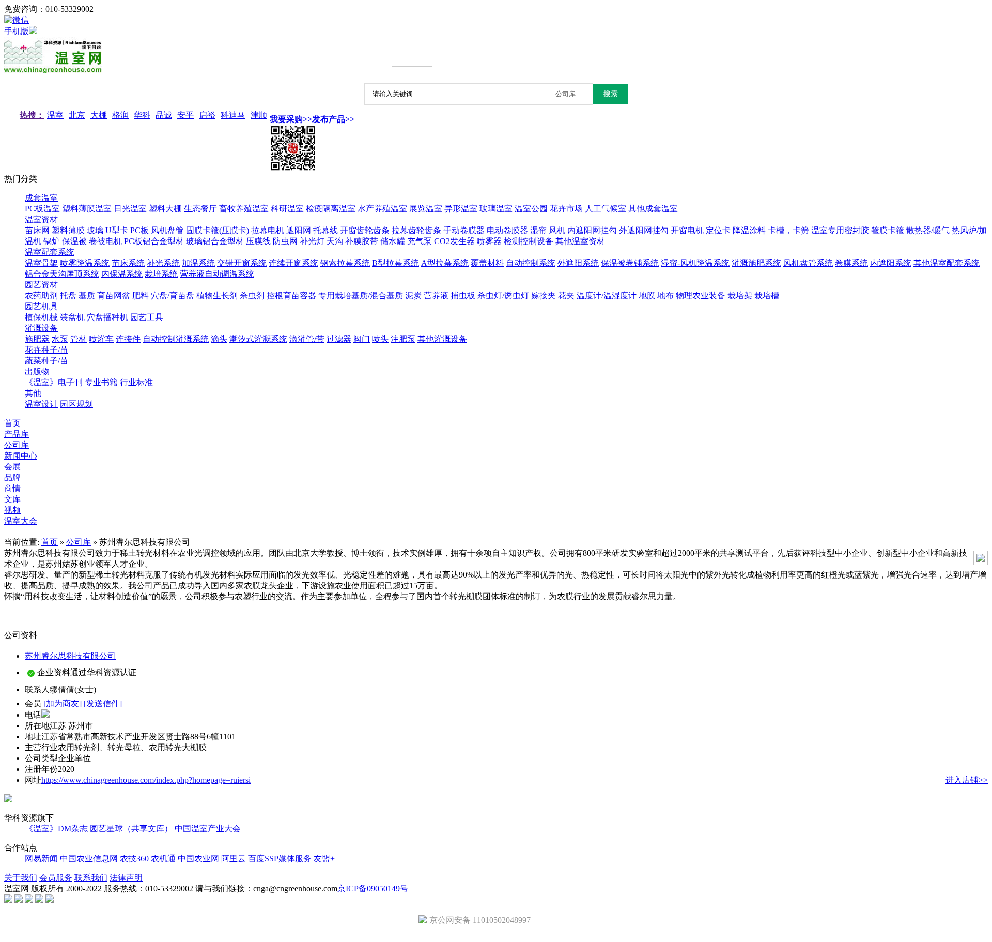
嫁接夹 (543, 295)
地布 (665, 295)
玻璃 (95, 230)
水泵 (60, 339)
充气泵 (419, 241)
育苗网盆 (113, 295)
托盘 (68, 295)
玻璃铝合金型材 (215, 241)
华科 (142, 115)
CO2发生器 (454, 241)
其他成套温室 (653, 208)
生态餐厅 (200, 208)
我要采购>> (291, 119)
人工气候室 (605, 208)
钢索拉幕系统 (345, 263)
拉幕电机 (267, 230)
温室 (55, 115)
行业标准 (136, 382)
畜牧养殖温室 (244, 208)
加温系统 (198, 263)
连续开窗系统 (293, 263)
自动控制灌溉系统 (176, 339)
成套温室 (41, 197)
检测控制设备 (528, 241)
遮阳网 (298, 230)
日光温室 (130, 208)
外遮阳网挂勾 (644, 230)
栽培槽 (766, 295)
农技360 (134, 858)
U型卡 (116, 230)
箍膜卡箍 (887, 230)
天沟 (335, 241)
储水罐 (392, 241)
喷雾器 (489, 241)
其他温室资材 (580, 241)
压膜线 (258, 241)
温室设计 (41, 404)
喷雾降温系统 (85, 263)
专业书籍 (101, 382)
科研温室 (287, 208)
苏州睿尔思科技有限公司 (70, 655)
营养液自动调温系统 (217, 273)
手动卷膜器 (464, 230)
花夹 (566, 295)
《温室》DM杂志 (56, 828)
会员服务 (55, 877)
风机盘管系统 (808, 263)
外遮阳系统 (578, 263)
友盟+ (324, 858)
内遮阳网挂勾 (592, 230)
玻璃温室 (496, 208)
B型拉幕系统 (395, 263)
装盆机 (72, 317)
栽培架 (739, 295)
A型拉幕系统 (445, 263)
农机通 (163, 858)
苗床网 (37, 230)
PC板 (139, 230)
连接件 (128, 339)
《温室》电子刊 (54, 382)
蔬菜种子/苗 (46, 360)
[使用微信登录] (16, 20)
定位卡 (718, 230)
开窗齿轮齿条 (365, 230)
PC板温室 (42, 208)
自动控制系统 (530, 263)
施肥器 (37, 339)
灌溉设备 (41, 328)
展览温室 (425, 208)
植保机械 (41, 317)
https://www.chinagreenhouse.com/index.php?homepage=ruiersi (146, 780)
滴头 (219, 339)
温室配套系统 (49, 252)
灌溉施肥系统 (756, 263)
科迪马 (233, 115)
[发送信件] (103, 703)
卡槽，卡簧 (788, 230)
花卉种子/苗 (46, 349)
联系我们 (90, 877)
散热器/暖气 (928, 230)
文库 (12, 499)
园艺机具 (41, 306)
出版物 (37, 371)
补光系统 (163, 263)
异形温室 (460, 208)
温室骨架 (41, 263)
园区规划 (76, 404)
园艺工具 (146, 317)
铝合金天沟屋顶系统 (62, 273)
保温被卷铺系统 (630, 263)
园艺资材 (41, 284)
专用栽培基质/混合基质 (360, 295)
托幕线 (325, 230)
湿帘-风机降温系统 (695, 263)
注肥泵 (403, 339)
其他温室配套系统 (946, 263)
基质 (87, 295)
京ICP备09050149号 (372, 888)
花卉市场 (566, 208)
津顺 (259, 115)
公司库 (78, 542)
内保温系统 (122, 273)
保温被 (74, 241)
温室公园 (531, 208)
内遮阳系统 (890, 263)
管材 (78, 339)
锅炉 (51, 241)
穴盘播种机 (107, 317)
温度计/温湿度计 (607, 295)
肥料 (140, 295)
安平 (185, 115)
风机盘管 (167, 230)
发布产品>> (333, 119)
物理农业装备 (700, 295)
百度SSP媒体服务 (280, 858)
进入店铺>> (967, 780)
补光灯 (312, 241)
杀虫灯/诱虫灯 (503, 295)
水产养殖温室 (382, 208)
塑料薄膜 (68, 230)
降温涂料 (749, 230)
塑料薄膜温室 (87, 208)
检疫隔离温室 (330, 208)
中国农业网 (198, 858)
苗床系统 (128, 263)
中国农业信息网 (89, 858)
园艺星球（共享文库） (131, 828)
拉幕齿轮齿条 (416, 230)
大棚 (98, 115)
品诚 (164, 115)
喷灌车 (101, 339)
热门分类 (20, 178)
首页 (12, 423)
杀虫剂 (252, 295)
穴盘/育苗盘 (172, 295)
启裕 (207, 115)
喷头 (380, 339)
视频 (12, 510)
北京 (77, 115)
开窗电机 (687, 230)
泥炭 (413, 295)
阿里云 (233, 858)
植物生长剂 (217, 295)
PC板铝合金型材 (154, 241)
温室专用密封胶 (840, 230)
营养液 (436, 295)
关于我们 (20, 877)
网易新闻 (41, 858)
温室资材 (41, 219)
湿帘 (538, 230)
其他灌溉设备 (442, 339)
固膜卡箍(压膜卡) (217, 230)
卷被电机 (105, 241)
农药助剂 (41, 295)
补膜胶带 (361, 241)
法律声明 (126, 877)
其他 (33, 393)
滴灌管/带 (306, 339)
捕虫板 (463, 295)
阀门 (361, 339)
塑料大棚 (165, 208)
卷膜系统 (851, 263)
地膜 (647, 295)
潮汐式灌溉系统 (258, 339)
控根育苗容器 (291, 295)
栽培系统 (161, 273)
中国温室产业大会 (208, 828)
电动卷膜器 (507, 230)
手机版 (16, 31)
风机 (557, 230)
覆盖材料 (487, 263)
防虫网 (285, 241)
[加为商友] (62, 703)
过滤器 (339, 339)
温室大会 (20, 520)
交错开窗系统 (242, 263)
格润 (120, 115)
